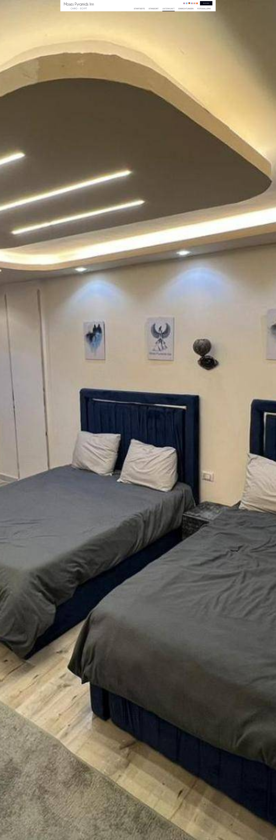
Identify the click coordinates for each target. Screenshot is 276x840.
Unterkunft (168, 9)
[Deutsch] (189, 3)
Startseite (139, 9)
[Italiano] (194, 3)
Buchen (206, 3)
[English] (184, 3)
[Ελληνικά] (186, 3)
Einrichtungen (186, 9)
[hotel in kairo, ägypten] (79, 6)
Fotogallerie (204, 9)
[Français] (192, 3)
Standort (154, 9)
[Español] (197, 3)
